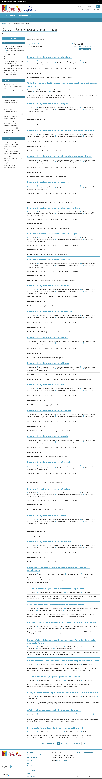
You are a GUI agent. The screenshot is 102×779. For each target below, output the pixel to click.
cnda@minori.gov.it (61, 760)
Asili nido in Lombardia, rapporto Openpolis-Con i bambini (53, 676)
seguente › (77, 743)
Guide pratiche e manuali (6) (12, 149)
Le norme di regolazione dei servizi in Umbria (48, 285)
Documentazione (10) (10, 84)
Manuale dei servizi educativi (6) (13, 114)
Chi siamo (45, 20)
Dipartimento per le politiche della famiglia (15, 1)
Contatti (95, 20)
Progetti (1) (7, 163)
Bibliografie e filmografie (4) (12, 142)
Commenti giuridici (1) (10, 102)
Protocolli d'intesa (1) (10, 165)
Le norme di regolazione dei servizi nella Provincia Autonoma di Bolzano (60, 130)
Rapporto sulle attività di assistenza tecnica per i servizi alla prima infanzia (61, 622)
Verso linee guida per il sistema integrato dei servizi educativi (55, 605)
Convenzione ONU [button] (25, 16)
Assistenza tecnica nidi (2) (11, 100)
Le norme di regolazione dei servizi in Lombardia (49, 57)
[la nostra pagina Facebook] (11, 766)
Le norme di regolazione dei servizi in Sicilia (47, 515)
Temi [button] (5, 16)
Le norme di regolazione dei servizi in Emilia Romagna (52, 234)
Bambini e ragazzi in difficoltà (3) (13, 66)
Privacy (29, 773)
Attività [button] (13, 16)
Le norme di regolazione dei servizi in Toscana (48, 260)
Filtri (14, 38)
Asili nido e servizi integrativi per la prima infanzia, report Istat (55, 589)
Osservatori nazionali (58, 20)
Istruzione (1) (7, 59)
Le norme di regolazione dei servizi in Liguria (47, 103)
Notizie (82, 20)
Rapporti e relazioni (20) (11, 167)
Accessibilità (31, 771)
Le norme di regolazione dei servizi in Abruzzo (48, 363)
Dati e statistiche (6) (10, 146)
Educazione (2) (8, 57)
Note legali (31, 776)
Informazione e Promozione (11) (13, 91)
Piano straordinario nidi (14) (12, 125)
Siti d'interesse (72, 20)
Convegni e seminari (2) (11, 144)
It (98, 1)
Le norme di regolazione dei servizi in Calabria (48, 489)
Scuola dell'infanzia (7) (11, 54)
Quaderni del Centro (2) (11, 128)
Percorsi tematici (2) (10, 123)
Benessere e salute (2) (10, 70)
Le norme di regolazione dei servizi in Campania (49, 410)
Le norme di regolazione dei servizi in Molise (47, 384)
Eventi (89, 20)
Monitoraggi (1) (8, 156)
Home (4, 23)
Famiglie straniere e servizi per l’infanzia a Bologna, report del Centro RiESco (62, 692)
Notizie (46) (7, 160)
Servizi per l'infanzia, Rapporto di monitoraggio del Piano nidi (55, 728)
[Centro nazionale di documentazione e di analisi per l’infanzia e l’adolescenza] (12, 8)
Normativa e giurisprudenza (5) (13, 116)
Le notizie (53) (8, 109)
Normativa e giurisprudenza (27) (13, 158)
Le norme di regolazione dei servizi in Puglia (47, 436)
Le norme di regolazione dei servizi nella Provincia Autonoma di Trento (59, 156)
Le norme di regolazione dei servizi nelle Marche (49, 311)
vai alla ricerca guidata (90, 10)
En (95, 1)
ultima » (84, 743)
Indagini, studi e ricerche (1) (12, 151)
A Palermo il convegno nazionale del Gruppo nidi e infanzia (54, 710)
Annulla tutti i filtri (86, 49)
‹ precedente (50, 743)
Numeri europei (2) (9, 118)
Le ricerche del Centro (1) (11, 111)
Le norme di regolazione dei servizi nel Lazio (47, 337)
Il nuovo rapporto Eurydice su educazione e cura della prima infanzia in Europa (63, 661)
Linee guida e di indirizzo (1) (12, 153)
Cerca (98, 6)
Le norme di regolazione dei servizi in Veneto (48, 182)
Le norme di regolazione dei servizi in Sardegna (49, 541)
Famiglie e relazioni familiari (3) (13, 68)
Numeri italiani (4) (9, 121)
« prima (42, 743)
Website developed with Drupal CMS (86, 776)
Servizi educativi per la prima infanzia (85, 46)
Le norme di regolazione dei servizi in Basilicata (49, 462)
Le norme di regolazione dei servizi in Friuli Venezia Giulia (53, 208)
